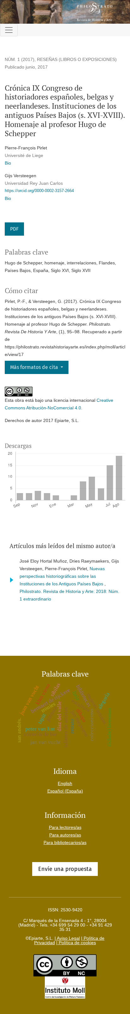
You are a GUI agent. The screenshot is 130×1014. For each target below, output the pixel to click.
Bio (8, 163)
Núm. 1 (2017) (19, 59)
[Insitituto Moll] (65, 987)
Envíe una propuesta (65, 869)
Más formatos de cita (34, 367)
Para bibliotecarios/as (65, 842)
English (65, 783)
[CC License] (65, 965)
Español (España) (65, 791)
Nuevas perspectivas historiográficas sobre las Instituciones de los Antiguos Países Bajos (62, 576)
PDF (14, 229)
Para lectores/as (65, 827)
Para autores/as (65, 834)
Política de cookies (76, 942)
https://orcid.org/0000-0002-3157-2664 (39, 190)
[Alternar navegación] (9, 30)
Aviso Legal (68, 938)
